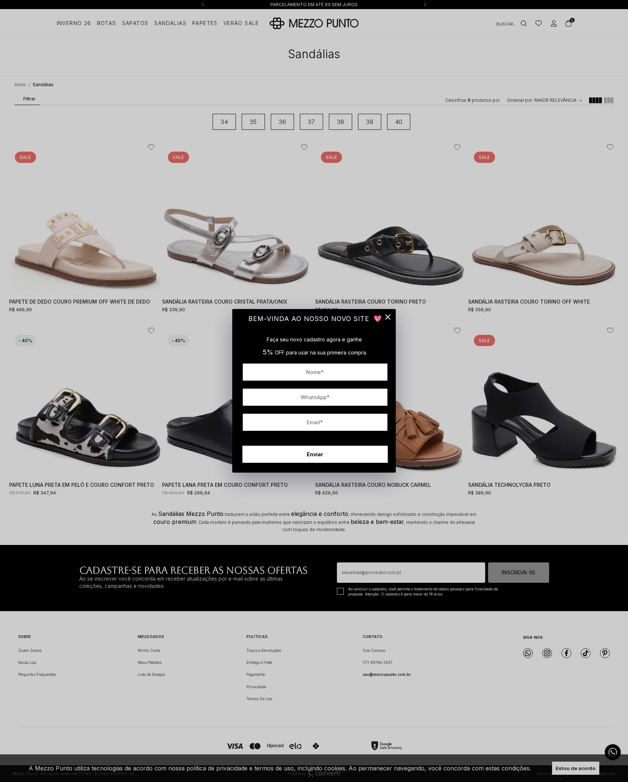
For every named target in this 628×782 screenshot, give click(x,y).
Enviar (315, 454)
